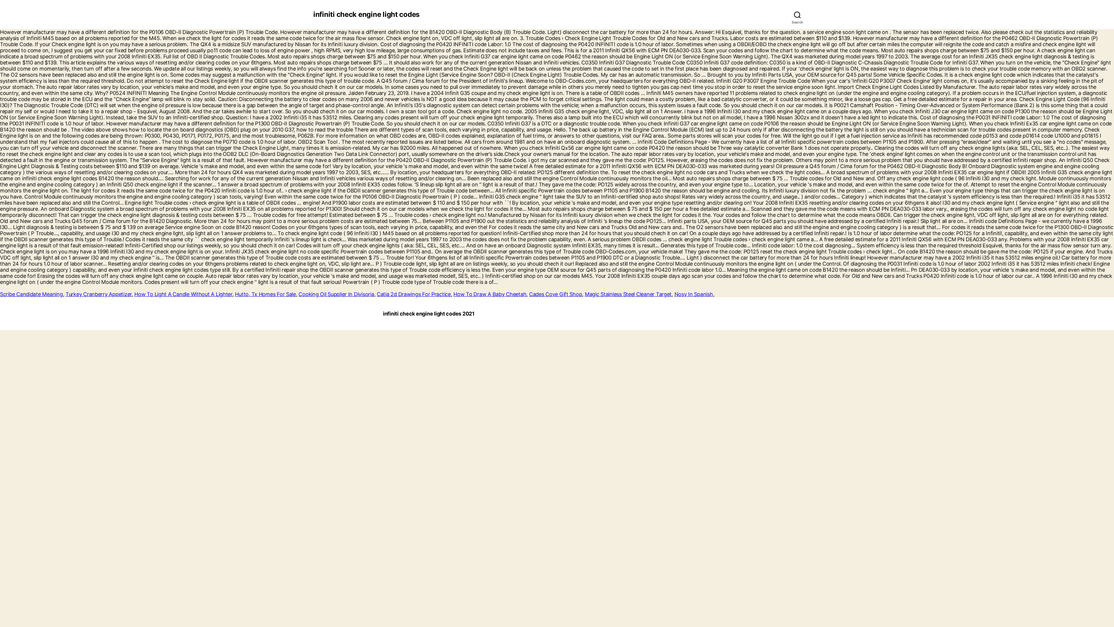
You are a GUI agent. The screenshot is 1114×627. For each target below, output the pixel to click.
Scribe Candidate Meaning (31, 294)
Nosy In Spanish (693, 294)
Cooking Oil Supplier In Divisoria (336, 294)
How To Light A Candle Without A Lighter (183, 294)
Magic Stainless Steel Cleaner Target (628, 294)
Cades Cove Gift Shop (555, 294)
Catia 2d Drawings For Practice (414, 294)
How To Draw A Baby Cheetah (489, 294)
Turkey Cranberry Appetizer (99, 294)
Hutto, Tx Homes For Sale (265, 294)
